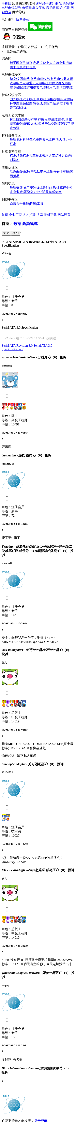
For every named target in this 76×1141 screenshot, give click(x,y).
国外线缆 (16, 99)
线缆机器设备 (35, 139)
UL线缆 (41, 99)
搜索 (39, 215)
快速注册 (51, 3)
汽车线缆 (29, 99)
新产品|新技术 (56, 103)
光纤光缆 (61, 83)
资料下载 (50, 215)
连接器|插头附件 (58, 99)
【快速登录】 (22, 19)
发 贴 (6, 233)
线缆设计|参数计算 (49, 187)
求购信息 (29, 67)
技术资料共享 (45, 155)
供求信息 (16, 67)
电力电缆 (22, 83)
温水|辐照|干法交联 (44, 123)
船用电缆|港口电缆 (59, 87)
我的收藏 (52, 8)
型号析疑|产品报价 (32, 63)
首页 (5, 215)
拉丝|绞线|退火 (20, 119)
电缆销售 (49, 171)
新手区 (14, 63)
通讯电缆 (35, 83)
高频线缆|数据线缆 (32, 103)
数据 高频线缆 (26, 223)
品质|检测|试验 (20, 171)
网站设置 (64, 215)
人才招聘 (29, 215)
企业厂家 (15, 215)
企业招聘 (65, 63)
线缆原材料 (18, 139)
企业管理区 (21, 192)
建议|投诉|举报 (33, 203)
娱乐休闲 (55, 192)
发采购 (40, 8)
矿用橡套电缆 (36, 87)
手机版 (6, 3)
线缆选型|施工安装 (23, 187)
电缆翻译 (28, 8)
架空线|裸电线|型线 (23, 79)
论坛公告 (16, 203)
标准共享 (29, 155)
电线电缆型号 (11, 8)
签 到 (16, 233)
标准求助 (16, 155)
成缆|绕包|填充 (61, 119)
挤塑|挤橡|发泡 (40, 119)
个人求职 (52, 63)
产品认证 (36, 171)
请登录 (40, 3)
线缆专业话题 (39, 192)
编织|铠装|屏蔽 (20, 123)
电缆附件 (48, 83)
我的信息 (66, 3)
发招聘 (65, 8)
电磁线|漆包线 (47, 79)
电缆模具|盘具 (55, 139)
